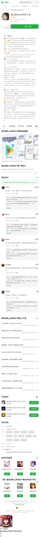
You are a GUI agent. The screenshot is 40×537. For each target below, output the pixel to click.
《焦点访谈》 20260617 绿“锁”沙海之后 (13, 323)
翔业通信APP (7, 491)
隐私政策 (7, 449)
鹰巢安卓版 (20, 491)
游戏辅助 (28, 436)
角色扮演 (16, 440)
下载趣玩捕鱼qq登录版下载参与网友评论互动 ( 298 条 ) (20, 182)
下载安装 (22, 19)
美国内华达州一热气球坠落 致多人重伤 (13, 331)
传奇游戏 (23, 432)
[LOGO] (5, 2)
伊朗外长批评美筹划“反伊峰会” (11, 338)
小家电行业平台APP (7, 469)
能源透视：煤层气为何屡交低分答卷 (12, 345)
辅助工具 (31, 432)
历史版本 (29, 126)
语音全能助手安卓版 (20, 469)
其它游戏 (16, 432)
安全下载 (28, 26)
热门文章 (21, 126)
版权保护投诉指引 (20, 504)
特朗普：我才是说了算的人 (10, 374)
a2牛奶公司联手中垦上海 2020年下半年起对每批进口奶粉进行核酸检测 (13, 352)
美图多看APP (33, 491)
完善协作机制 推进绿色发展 (10, 366)
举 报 (1, 534)
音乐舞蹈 (9, 436)
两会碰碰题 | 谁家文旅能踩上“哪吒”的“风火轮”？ (13, 359)
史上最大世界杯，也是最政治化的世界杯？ (13, 381)
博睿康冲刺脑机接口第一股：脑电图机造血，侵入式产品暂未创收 (13, 388)
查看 (7, 474)
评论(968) (12, 126)
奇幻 (15, 436)
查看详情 (34, 403)
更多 (37, 177)
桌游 (34, 436)
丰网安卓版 (33, 469)
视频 (36, 126)
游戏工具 (23, 440)
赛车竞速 (9, 432)
